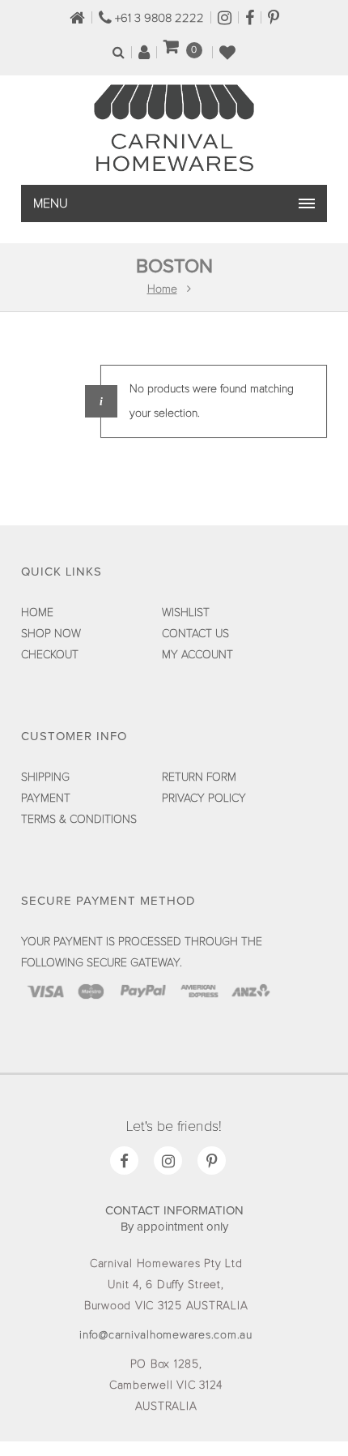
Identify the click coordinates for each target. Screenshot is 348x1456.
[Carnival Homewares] (174, 171)
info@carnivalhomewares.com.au (166, 1335)
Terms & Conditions (79, 819)
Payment (45, 798)
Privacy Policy (204, 798)
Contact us (195, 634)
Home (162, 289)
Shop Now (51, 634)
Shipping (45, 777)
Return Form (199, 777)
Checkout (50, 655)
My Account (197, 655)
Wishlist (186, 613)
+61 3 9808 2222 (158, 18)
